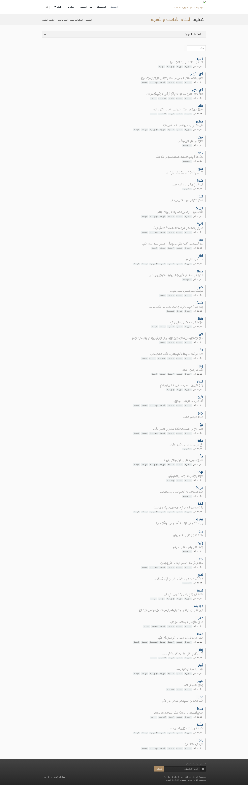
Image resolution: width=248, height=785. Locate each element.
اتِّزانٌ (200, 397)
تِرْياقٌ (200, 318)
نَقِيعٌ (200, 574)
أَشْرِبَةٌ (200, 224)
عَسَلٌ (200, 618)
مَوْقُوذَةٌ (198, 606)
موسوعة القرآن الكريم (197, 780)
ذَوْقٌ (200, 137)
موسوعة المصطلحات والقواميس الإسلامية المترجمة (185, 777)
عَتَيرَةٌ (200, 180)
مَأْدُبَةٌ (200, 724)
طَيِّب (200, 105)
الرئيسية (114, 7)
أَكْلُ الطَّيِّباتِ (196, 74)
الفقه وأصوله (62, 20)
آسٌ (201, 334)
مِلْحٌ (201, 531)
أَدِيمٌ (200, 665)
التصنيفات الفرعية (194, 34)
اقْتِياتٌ (199, 208)
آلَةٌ (201, 350)
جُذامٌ (200, 153)
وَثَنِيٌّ (200, 58)
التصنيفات (101, 7)
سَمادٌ (200, 271)
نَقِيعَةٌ (199, 590)
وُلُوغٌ (200, 543)
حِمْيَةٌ (200, 440)
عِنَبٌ (201, 740)
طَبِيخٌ (200, 681)
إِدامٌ (200, 649)
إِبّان (201, 366)
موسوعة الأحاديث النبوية (176, 780)
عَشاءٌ (200, 634)
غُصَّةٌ (200, 503)
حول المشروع (86, 7)
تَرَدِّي (200, 255)
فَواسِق (199, 121)
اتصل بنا (71, 7)
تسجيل (159, 769)
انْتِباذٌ (200, 302)
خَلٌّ (201, 456)
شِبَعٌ (200, 413)
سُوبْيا (200, 287)
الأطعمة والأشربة (48, 20)
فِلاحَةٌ (199, 708)
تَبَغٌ (201, 425)
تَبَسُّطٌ (199, 472)
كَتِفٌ (200, 559)
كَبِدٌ (201, 196)
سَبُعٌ (200, 168)
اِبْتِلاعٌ (200, 381)
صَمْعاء (199, 519)
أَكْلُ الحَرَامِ (197, 90)
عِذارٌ (201, 697)
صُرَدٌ (201, 239)
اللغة (58, 7)
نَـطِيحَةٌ (199, 488)
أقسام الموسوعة (76, 20)
